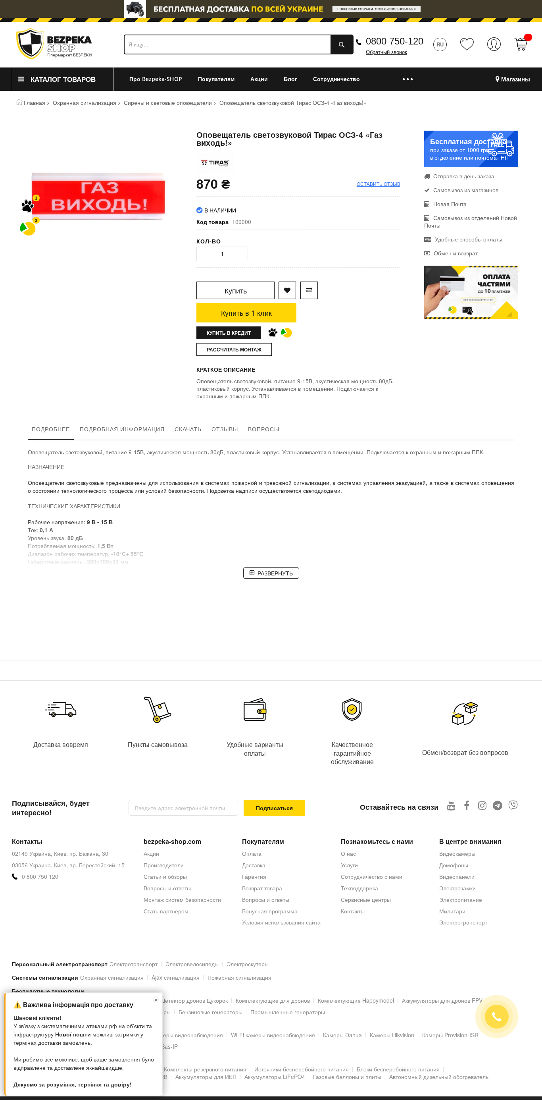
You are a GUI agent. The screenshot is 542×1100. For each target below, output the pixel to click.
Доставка (253, 865)
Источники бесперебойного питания (301, 1069)
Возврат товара (262, 888)
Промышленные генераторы (287, 1012)
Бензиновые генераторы (210, 1012)
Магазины (515, 79)
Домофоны (453, 865)
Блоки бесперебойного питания (398, 1069)
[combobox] (239, 44)
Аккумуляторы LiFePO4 (274, 1077)
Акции (151, 853)
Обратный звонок (386, 52)
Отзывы (224, 429)
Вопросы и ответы (167, 888)
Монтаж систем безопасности (182, 899)
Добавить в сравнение (309, 290)
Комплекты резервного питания (205, 1069)
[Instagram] (482, 805)
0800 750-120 (394, 41)
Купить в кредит (229, 332)
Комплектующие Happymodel (356, 1000)
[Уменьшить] (204, 254)
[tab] (51, 431)
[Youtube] (451, 805)
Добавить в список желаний (287, 290)
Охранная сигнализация (84, 102)
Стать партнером (166, 911)
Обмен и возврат (455, 253)
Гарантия (254, 876)
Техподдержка (359, 888)
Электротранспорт (463, 922)
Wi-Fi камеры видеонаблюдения (273, 1035)
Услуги (349, 865)
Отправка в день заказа (463, 176)
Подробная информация (122, 429)
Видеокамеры (457, 853)
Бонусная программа (270, 911)
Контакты (353, 911)
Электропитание (460, 899)
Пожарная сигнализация (239, 977)
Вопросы (263, 429)
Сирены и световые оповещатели (168, 102)
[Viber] (513, 805)
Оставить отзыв (378, 183)
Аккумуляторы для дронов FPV (442, 1000)
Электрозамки (457, 888)
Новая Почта (449, 204)
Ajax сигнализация (176, 977)
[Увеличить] (241, 254)
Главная (34, 102)
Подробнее (51, 429)
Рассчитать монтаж (234, 349)
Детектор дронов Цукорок (194, 1000)
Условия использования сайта (281, 922)
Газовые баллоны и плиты (347, 1077)
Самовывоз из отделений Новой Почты (470, 221)
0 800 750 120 (40, 876)
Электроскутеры (248, 964)
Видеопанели (457, 876)
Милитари (452, 911)
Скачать (188, 429)
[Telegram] (498, 805)
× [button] (156, 999)
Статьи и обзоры (165, 876)
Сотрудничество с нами (371, 876)
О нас (348, 853)
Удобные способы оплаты (467, 239)
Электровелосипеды (192, 964)
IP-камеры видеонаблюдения (185, 1035)
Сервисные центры (366, 899)
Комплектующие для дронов (273, 1000)
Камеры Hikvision (392, 1035)
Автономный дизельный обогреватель (438, 1077)
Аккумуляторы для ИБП (205, 1077)
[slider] (271, 11)
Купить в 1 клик (246, 312)
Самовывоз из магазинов (465, 190)
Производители (164, 865)
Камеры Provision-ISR (450, 1035)
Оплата (251, 853)
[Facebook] (467, 805)
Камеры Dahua (342, 1035)
